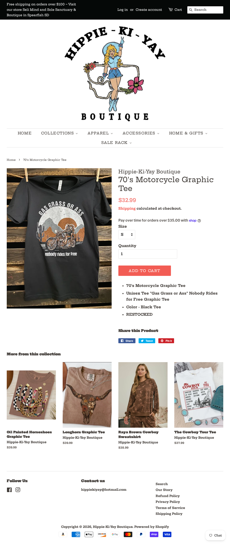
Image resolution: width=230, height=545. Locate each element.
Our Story (164, 490)
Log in (122, 10)
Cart (178, 10)
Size (122, 226)
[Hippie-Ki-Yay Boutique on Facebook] (9, 491)
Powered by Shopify (151, 527)
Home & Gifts (187, 133)
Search (162, 484)
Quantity (127, 245)
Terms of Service (170, 508)
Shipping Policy (169, 514)
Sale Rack (115, 142)
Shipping (127, 208)
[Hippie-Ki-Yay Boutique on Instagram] (17, 491)
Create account (149, 10)
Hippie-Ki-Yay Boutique (113, 527)
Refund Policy (168, 496)
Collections (58, 133)
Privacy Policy (168, 502)
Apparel (99, 133)
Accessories (140, 133)
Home (25, 133)
